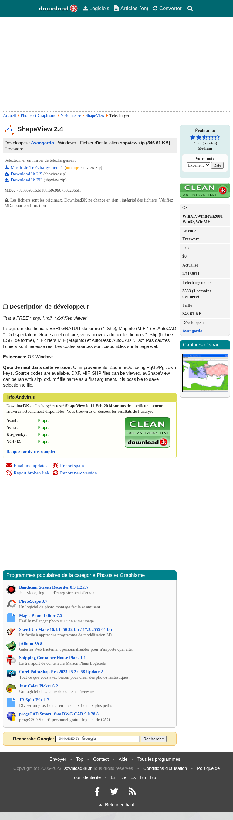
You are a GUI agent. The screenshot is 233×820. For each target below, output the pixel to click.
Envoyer (57, 759)
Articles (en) (134, 8)
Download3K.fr (77, 768)
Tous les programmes (159, 759)
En (113, 777)
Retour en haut (119, 804)
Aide (123, 759)
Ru (143, 777)
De (123, 777)
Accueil (9, 115)
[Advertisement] (116, 64)
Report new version (78, 472)
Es (133, 777)
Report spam (72, 465)
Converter (170, 8)
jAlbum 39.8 (30, 644)
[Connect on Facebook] (97, 793)
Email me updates (30, 465)
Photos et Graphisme (38, 115)
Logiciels (99, 8)
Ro (153, 777)
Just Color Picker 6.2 (38, 686)
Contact (101, 759)
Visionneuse (71, 115)
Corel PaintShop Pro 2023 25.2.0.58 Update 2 (61, 672)
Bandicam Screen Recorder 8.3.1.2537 (54, 587)
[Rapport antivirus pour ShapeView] (147, 446)
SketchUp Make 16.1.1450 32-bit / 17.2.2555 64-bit (65, 629)
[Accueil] (58, 8)
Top (79, 759)
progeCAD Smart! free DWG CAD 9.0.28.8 (59, 714)
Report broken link (31, 472)
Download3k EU (27, 179)
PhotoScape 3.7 (33, 601)
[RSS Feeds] (132, 793)
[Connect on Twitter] (114, 793)
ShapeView (95, 115)
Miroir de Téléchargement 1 (38, 167)
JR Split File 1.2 (34, 700)
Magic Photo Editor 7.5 (40, 615)
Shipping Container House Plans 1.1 (52, 658)
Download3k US (27, 173)
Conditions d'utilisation (165, 768)
